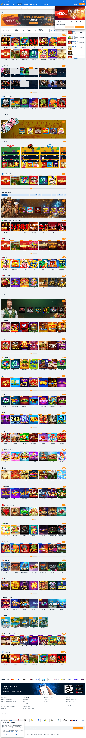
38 (63, 220)
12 (62, 121)
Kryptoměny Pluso (44, 4)
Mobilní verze (46, 701)
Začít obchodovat (78, 728)
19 (63, 579)
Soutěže (7, 8)
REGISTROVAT (79, 27)
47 (63, 523)
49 (63, 320)
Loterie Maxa (33, 4)
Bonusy (31, 8)
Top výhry (19, 8)
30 (63, 542)
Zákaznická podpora (24, 1)
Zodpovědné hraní (4, 710)
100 (63, 35)
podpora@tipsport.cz (71, 699)
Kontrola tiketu (47, 699)
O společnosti (25, 699)
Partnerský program (26, 706)
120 (63, 339)
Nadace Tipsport (26, 703)
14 (62, 301)
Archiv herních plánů (5, 713)
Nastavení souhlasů (13, 731)
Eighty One (74, 46)
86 (63, 468)
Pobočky (18, 1)
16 (62, 200)
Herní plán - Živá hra (5, 703)
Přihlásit (82, 4)
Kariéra (24, 701)
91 (63, 394)
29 (63, 66)
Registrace (75, 4)
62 (63, 239)
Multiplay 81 (74, 41)
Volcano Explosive (75, 31)
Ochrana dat (3, 708)
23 (63, 413)
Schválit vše (18, 735)
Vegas (19, 4)
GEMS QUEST (75, 57)
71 (63, 376)
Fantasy (26, 4)
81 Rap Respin (75, 52)
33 (63, 633)
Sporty (14, 4)
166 (63, 357)
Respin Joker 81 (75, 36)
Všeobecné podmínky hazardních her (8, 706)
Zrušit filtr (62, 30)
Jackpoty (13, 8)
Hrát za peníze (5, 40)
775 (63, 174)
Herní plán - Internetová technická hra (8, 701)
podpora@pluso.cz (35, 728)
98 (63, 431)
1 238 (62, 652)
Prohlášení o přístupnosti (27, 710)
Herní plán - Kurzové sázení (6, 699)
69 (63, 257)
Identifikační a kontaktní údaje (28, 708)
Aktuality (26, 8)
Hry (3, 8)
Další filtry (53, 30)
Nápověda (9, 1)
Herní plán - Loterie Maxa (6, 704)
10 (63, 96)
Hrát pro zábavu (5, 42)
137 (63, 275)
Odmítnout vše (7, 735)
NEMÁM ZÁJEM (69, 27)
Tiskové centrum (26, 704)
